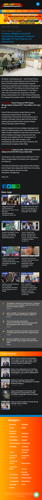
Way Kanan (26, 481)
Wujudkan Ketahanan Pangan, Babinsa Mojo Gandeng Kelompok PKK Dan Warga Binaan (23, 331)
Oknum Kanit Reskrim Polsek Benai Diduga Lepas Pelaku (24, 402)
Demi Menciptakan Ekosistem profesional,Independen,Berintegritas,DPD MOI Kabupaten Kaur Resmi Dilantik (22, 322)
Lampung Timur (13, 462)
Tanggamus (14, 481)
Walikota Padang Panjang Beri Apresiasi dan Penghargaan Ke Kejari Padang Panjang (25, 381)
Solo (23, 484)
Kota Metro (26, 463)
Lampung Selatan (13, 457)
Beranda (4, 11)
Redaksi (22, 494)
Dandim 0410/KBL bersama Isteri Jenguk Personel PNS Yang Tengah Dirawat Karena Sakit (22, 340)
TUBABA (25, 447)
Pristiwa (25, 437)
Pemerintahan (14, 443)
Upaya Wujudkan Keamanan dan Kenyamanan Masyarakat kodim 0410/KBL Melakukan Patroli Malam (24, 392)
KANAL (12, 488)
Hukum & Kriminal (12, 432)
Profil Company (21, 496)
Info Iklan (27, 494)
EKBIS (25, 11)
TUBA (11, 452)
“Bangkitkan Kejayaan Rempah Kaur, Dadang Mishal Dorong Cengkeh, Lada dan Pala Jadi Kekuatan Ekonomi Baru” (23, 304)
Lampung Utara (25, 457)
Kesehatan (26, 443)
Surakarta (15, 26)
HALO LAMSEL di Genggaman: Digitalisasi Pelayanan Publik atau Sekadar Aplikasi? (22, 314)
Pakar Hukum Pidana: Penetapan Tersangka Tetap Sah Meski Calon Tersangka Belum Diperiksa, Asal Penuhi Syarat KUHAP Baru (24, 360)
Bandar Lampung (25, 473)
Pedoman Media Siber (14, 494)
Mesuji (24, 469)
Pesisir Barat (26, 478)
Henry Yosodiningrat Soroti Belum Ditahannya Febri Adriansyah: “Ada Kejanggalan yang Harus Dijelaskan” (25, 370)
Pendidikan (13, 440)
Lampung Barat (13, 468)
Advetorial (13, 437)
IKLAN (19, 11)
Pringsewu (13, 474)
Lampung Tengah (25, 451)
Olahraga (12, 447)
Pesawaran (13, 478)
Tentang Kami (33, 494)
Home (6, 494)
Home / (4, 26)
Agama (24, 440)
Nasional (25, 433)
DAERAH (12, 11)
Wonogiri (12, 484)
